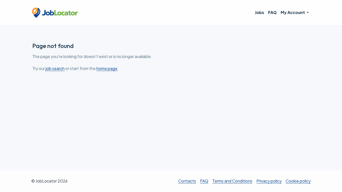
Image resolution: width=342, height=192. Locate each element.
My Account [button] (293, 12)
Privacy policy (269, 181)
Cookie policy (298, 181)
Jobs (259, 12)
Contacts (187, 181)
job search (55, 68)
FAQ (272, 12)
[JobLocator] (55, 12)
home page (106, 68)
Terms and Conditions (232, 181)
